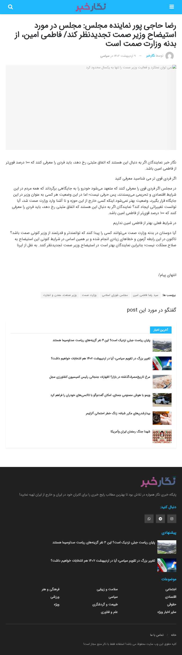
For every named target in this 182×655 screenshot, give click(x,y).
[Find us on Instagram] (171, 518)
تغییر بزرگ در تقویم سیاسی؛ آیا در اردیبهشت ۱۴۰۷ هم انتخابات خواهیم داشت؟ (100, 358)
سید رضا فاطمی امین (145, 295)
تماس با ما (157, 635)
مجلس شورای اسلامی (115, 295)
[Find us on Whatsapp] (149, 518)
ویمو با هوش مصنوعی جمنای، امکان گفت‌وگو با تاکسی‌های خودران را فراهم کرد (100, 395)
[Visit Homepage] (91, 7)
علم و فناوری (109, 612)
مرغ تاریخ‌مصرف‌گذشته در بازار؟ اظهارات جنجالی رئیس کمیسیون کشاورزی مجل (99, 376)
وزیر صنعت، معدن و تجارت (60, 295)
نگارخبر (150, 55)
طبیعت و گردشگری (105, 604)
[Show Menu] (171, 7)
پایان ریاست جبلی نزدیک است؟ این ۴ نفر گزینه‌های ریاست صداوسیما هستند (101, 340)
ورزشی (54, 596)
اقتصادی (170, 596)
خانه (173, 635)
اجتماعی (170, 589)
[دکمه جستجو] (10, 7)
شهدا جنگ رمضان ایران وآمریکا (130, 431)
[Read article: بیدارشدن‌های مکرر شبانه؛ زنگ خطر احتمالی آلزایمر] (162, 418)
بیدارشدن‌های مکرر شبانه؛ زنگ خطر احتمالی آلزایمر (118, 413)
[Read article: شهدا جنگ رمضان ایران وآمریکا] (162, 436)
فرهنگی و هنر (50, 589)
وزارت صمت (89, 295)
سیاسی (104, 55)
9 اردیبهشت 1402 (125, 55)
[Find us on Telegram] (160, 518)
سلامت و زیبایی (107, 589)
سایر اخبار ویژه (167, 612)
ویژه (56, 604)
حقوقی (171, 604)
